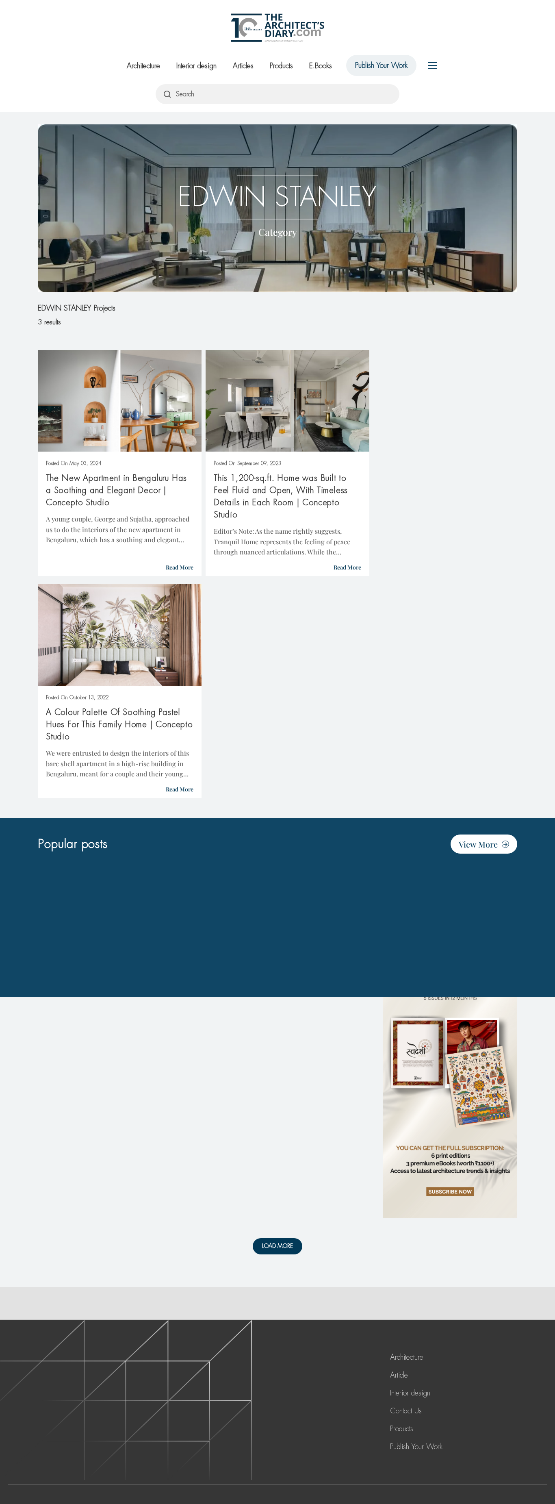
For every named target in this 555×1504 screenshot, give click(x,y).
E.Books (320, 65)
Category (277, 231)
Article (399, 1375)
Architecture (143, 65)
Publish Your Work (381, 65)
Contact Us (406, 1410)
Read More (179, 567)
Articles (243, 65)
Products (281, 65)
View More (478, 844)
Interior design (196, 65)
